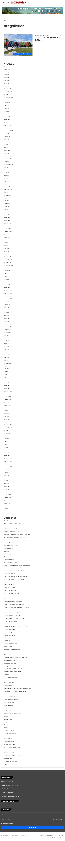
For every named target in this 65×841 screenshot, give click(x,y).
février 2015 (7, 453)
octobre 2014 (7, 464)
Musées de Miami (8, 710)
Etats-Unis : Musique (9, 587)
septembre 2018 (8, 332)
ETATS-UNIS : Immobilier (10, 582)
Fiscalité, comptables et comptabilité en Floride (16, 607)
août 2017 (6, 369)
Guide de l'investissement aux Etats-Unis (15, 652)
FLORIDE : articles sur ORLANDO (12, 615)
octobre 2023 (7, 161)
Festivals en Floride (9, 598)
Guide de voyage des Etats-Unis (10, 785)
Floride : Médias (8, 632)
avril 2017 (6, 380)
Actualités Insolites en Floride (12, 531)
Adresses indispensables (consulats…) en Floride (17, 534)
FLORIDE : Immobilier (9, 629)
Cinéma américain (8, 548)
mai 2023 (6, 175)
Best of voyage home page (11, 545)
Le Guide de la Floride (51, 835)
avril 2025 (6, 111)
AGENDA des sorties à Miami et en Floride (15, 537)
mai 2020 (6, 276)
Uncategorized (8, 758)
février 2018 (7, 352)
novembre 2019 (8, 293)
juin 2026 (6, 72)
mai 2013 (6, 509)
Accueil (7, 20)
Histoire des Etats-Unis (10, 663)
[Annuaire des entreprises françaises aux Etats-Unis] (32, 10)
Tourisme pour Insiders (10, 752)
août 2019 (6, 301)
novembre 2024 (8, 125)
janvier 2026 (7, 86)
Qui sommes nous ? (7, 792)
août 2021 (6, 234)
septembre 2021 (8, 231)
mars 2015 (6, 450)
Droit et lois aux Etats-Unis (11, 562)
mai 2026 (6, 75)
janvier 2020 (7, 287)
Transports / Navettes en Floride (12, 755)
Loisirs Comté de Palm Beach (11, 699)
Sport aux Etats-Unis (9, 744)
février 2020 (7, 285)
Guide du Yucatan (8, 654)
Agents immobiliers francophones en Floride (15, 540)
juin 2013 (6, 506)
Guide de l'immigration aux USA (12, 649)
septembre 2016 (8, 399)
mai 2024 (6, 142)
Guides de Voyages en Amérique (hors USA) (15, 657)
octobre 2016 (7, 397)
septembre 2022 (8, 198)
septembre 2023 (8, 164)
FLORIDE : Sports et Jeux (10, 643)
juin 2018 (6, 341)
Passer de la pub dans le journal (10, 796)
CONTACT (60, 835)
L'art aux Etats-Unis (9, 682)
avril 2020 (6, 279)
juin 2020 (6, 273)
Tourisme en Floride (9, 750)
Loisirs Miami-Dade (9, 702)
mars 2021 (6, 248)
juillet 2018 (7, 338)
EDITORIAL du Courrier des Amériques (14, 568)
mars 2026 (6, 80)
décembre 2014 (8, 458)
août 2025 (6, 100)
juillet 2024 (7, 136)
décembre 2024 (8, 122)
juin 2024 (6, 139)
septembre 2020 (8, 265)
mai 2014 (6, 478)
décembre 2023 (8, 156)
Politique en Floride (9, 730)
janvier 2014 (7, 489)
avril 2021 (6, 245)
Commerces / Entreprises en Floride (13, 554)
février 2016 (7, 419)
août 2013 (6, 500)
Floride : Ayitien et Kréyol (10, 621)
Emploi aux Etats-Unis (9, 573)
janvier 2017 (7, 388)
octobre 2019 (7, 296)
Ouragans (6, 722)
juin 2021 (6, 240)
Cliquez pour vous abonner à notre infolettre (13, 805)
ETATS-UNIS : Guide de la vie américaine (14, 579)
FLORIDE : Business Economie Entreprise (14, 624)
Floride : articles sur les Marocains (13, 612)
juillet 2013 (7, 503)
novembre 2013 (8, 492)
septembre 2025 (8, 97)
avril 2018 (6, 346)
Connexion (32, 827)
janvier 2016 (7, 422)
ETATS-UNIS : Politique (10, 590)
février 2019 (7, 318)
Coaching (6, 551)
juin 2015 (6, 441)
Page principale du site (8, 781)
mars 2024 (6, 147)
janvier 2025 (7, 119)
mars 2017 (6, 383)
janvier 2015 (7, 455)
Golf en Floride (8, 646)
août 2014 (6, 469)
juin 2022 (6, 206)
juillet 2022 (7, 203)
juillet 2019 (7, 304)
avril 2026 (6, 77)
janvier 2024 (7, 153)
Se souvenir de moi (7, 823)
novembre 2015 (8, 427)
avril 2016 (6, 413)
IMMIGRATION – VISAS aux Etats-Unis (14, 668)
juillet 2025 (7, 103)
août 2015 (6, 436)
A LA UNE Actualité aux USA (11, 526)
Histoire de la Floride (9, 660)
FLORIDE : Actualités (9, 610)
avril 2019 (6, 313)
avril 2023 (6, 178)
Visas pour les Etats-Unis (10, 761)
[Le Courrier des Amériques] (18, 2)
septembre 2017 (8, 366)
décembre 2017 (8, 357)
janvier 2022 (7, 220)
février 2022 (7, 217)
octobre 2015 (7, 430)
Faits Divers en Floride (10, 596)
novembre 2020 (8, 259)
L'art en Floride (8, 685)
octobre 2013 (7, 495)
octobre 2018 (7, 329)
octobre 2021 (7, 229)
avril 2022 (6, 212)
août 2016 (6, 402)
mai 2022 (6, 209)
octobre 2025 (7, 94)
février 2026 (7, 83)
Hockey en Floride (9, 666)
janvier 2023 (7, 187)
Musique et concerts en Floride (12, 713)
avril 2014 (6, 481)
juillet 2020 (7, 271)
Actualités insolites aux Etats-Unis (13, 528)
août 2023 (6, 167)
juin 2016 (6, 408)
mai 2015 (6, 444)
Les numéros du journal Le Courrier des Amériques (17, 688)
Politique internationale (10, 733)
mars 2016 (6, 416)
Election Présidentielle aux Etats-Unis (14, 570)
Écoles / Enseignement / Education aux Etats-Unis (17, 565)
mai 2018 (6, 343)
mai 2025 (6, 108)
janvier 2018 (7, 355)
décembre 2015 (8, 425)
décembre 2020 (8, 257)
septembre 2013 (8, 497)
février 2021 (7, 251)
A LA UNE (6, 520)
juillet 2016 (7, 405)
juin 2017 (6, 374)
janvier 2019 (7, 321)
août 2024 (6, 133)
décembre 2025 (8, 89)
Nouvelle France (8, 719)
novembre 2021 (8, 226)
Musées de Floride (9, 708)
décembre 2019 (8, 290)
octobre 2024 (7, 128)
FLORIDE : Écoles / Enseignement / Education (16, 626)
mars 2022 (6, 215)
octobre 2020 (7, 262)
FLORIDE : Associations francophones (14, 618)
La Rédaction (39, 35)
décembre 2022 (8, 189)
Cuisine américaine (9, 559)
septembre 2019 (8, 299)
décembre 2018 (8, 324)
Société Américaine (9, 741)
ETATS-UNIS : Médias (9, 584)
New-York (6, 716)
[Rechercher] (8, 3)
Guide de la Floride (7, 789)
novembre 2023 (8, 159)
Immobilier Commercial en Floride (12, 671)
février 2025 (7, 117)
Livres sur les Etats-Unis (10, 694)
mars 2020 (6, 282)
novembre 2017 (8, 360)
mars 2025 (6, 114)
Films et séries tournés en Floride (13, 601)
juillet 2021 (7, 237)
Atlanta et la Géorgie (9, 542)
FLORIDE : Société (8, 638)
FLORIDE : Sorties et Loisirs (11, 640)
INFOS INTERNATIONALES (11, 677)
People (6, 727)
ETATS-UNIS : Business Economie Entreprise (15, 576)
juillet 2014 (7, 472)
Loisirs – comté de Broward (11, 696)
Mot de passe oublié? (57, 819)
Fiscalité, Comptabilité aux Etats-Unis (14, 604)
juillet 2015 (7, 439)
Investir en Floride (8, 680)
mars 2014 (6, 483)
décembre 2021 (8, 223)
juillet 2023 (7, 170)
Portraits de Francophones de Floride (14, 736)
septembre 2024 (8, 131)
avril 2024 (6, 145)
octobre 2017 (7, 363)
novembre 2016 (8, 394)
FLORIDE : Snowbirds (9, 635)
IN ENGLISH (7, 674)
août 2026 (6, 66)
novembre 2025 (8, 91)
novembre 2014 (8, 461)
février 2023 (7, 184)
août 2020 (6, 268)
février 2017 (7, 385)
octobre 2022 (7, 195)
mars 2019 (6, 315)
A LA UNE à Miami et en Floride (12, 523)
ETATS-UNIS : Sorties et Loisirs (12, 593)
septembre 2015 (8, 433)
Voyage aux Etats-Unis (10, 764)
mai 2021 (6, 243)
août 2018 (6, 335)
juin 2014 (6, 475)
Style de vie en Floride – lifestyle (12, 747)
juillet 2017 (6, 371)
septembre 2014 (8, 467)
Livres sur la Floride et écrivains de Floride (15, 691)
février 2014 (7, 486)
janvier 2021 (7, 254)
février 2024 (7, 150)
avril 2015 (6, 447)
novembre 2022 (8, 192)
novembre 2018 (8, 327)
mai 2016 (6, 411)
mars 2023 (6, 181)
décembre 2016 (8, 391)
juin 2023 (6, 173)
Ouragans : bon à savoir (10, 724)
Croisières (6, 556)
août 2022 (6, 201)
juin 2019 (6, 307)
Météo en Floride (8, 705)
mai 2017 (6, 377)
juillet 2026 (7, 69)
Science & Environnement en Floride (13, 738)
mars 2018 (6, 349)
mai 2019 (6, 310)
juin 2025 (6, 105)
